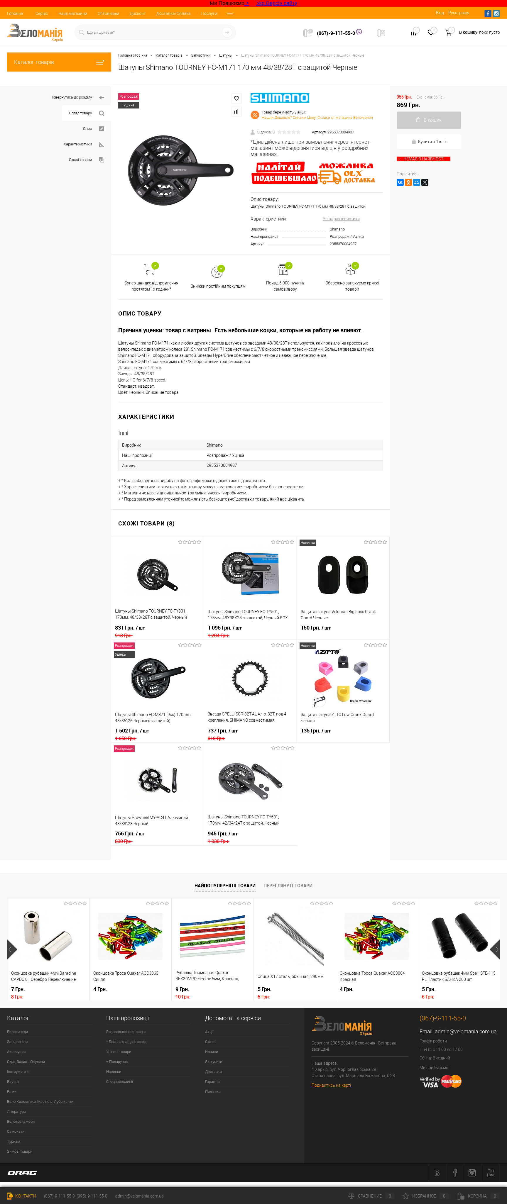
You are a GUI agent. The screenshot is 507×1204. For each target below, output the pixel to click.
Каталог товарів (34, 62)
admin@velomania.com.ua (466, 1031)
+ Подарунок (117, 1061)
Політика (213, 1091)
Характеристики (78, 144)
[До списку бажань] (236, 98)
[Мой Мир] (416, 182)
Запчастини (17, 1041)
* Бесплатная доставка (126, 1041)
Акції (209, 1032)
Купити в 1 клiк (432, 141)
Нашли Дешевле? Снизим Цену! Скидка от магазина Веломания (317, 117)
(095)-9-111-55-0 (92, 1196)
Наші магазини (72, 13)
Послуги (209, 13)
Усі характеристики (341, 218)
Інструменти (17, 1071)
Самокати (15, 1131)
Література (16, 1111)
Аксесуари (16, 1051)
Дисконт (138, 13)
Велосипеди (17, 1032)
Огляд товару (80, 113)
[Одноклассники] (408, 182)
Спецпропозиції (119, 1081)
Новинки (113, 1071)
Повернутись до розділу (71, 97)
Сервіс (42, 13)
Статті (210, 1041)
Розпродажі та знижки (126, 1032)
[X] (424, 182)
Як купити (213, 1061)
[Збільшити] (181, 170)
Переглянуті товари (287, 885)
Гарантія (212, 1081)
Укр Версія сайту (276, 3)
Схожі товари (80, 159)
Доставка (213, 1071)
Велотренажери (21, 1121)
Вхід (440, 12)
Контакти (25, 1196)
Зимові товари (19, 1151)
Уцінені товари (118, 1051)
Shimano (337, 229)
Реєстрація (458, 12)
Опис (87, 128)
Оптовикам (108, 13)
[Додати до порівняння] (236, 111)
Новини (211, 1051)
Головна (15, 13)
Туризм (13, 1141)
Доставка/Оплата (173, 13)
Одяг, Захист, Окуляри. (26, 1061)
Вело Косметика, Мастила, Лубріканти (40, 1101)
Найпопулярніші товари (225, 885)
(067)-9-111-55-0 (336, 33)
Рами (11, 1091)
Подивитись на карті (331, 1085)
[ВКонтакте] (400, 182)
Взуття (13, 1081)
